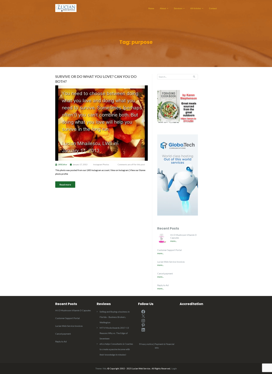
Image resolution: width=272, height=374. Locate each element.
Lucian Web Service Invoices (171, 261)
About (163, 8)
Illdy (105, 368)
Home (151, 8)
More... (173, 241)
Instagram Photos (101, 164)
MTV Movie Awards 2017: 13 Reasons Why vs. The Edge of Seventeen (114, 333)
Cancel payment (165, 273)
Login (174, 368)
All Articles (195, 8)
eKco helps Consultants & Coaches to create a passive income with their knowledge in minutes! (116, 349)
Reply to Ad (163, 285)
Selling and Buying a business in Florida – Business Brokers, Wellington (115, 317)
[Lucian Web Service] (65, 7)
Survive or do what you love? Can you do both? (96, 79)
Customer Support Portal (169, 250)
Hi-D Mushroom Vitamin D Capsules (183, 236)
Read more (65, 184)
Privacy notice (146, 344)
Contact (213, 8)
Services (178, 8)
